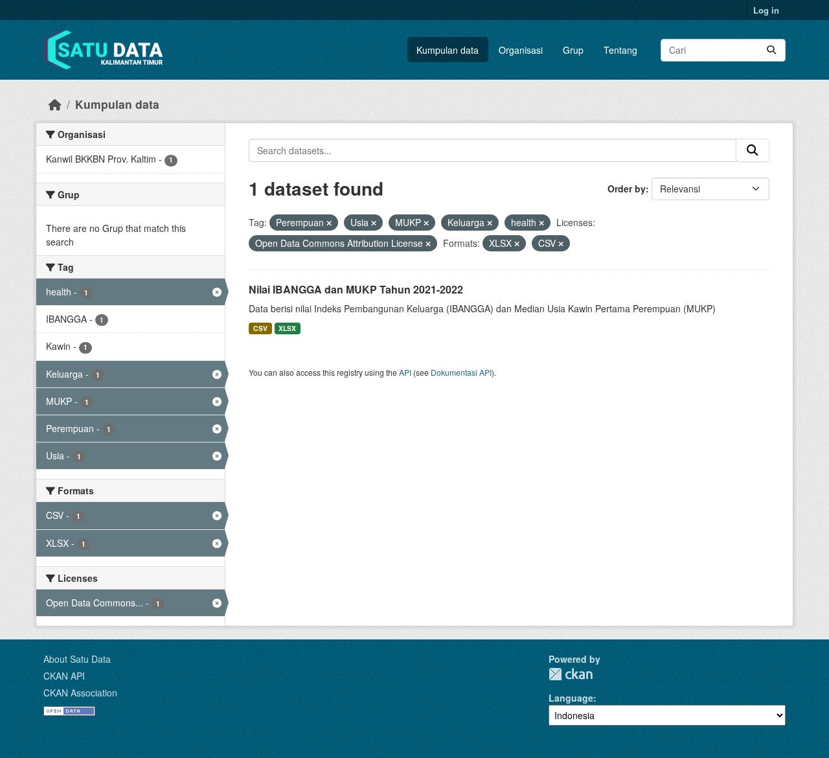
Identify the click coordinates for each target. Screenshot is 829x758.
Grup (573, 49)
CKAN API (64, 675)
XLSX (287, 328)
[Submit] (771, 50)
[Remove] (329, 223)
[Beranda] (55, 104)
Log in (766, 10)
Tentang (620, 49)
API (405, 372)
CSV (260, 328)
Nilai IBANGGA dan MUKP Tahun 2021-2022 (356, 289)
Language (571, 697)
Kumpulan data (447, 49)
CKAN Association (80, 692)
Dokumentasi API (461, 372)
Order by (627, 188)
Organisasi (521, 49)
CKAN (571, 674)
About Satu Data (77, 658)
